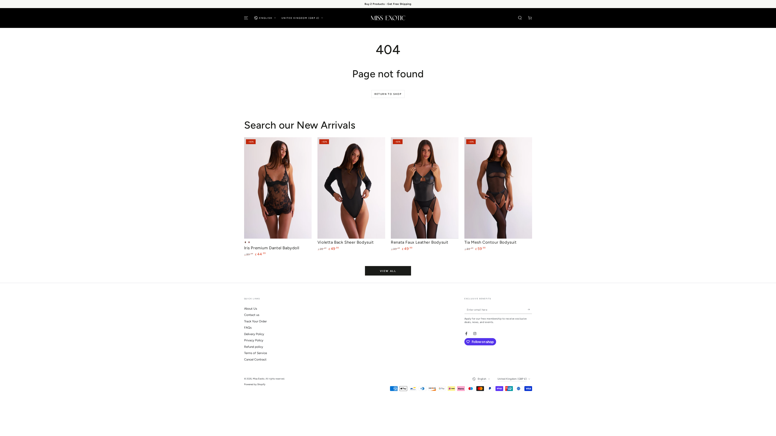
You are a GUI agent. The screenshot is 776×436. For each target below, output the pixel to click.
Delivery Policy (254, 334)
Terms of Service (255, 353)
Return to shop (388, 94)
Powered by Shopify (254, 384)
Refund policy (253, 347)
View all (388, 270)
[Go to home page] (388, 18)
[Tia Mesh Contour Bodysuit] (498, 188)
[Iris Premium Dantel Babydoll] (278, 188)
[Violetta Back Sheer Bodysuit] (351, 188)
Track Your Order (255, 321)
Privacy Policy (253, 340)
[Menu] (246, 18)
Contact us (251, 315)
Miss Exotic (259, 378)
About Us (250, 308)
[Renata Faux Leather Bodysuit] (425, 188)
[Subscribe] (530, 309)
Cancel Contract (255, 359)
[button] (520, 18)
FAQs (248, 327)
